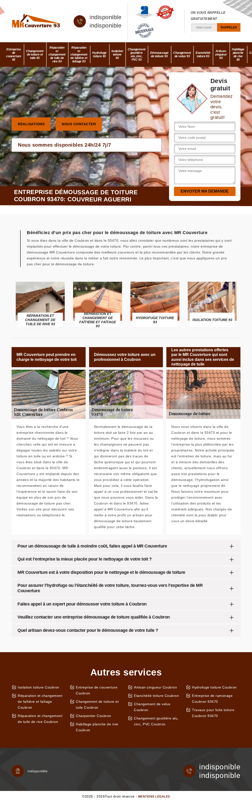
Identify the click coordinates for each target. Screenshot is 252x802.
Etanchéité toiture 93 (203, 54)
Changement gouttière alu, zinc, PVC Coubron (156, 721)
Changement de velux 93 (182, 54)
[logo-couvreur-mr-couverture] (36, 21)
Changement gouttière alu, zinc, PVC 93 (136, 54)
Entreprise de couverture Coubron (96, 690)
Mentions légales (154, 796)
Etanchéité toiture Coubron (156, 696)
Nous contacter (79, 124)
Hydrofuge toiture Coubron (214, 687)
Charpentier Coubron (93, 716)
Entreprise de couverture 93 (13, 54)
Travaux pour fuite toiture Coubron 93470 (213, 713)
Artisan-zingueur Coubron (155, 687)
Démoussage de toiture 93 (159, 54)
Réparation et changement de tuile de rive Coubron (40, 719)
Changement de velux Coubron (152, 707)
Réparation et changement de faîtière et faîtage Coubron (40, 701)
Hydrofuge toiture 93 (99, 54)
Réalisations (31, 124)
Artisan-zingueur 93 (221, 54)
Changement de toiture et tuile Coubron (97, 704)
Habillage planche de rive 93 (238, 54)
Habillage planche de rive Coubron (97, 727)
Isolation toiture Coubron (38, 687)
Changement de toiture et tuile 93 (35, 54)
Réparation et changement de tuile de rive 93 (56, 54)
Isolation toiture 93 (117, 54)
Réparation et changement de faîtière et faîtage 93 (78, 54)
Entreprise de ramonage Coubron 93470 (212, 699)
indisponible (105, 17)
